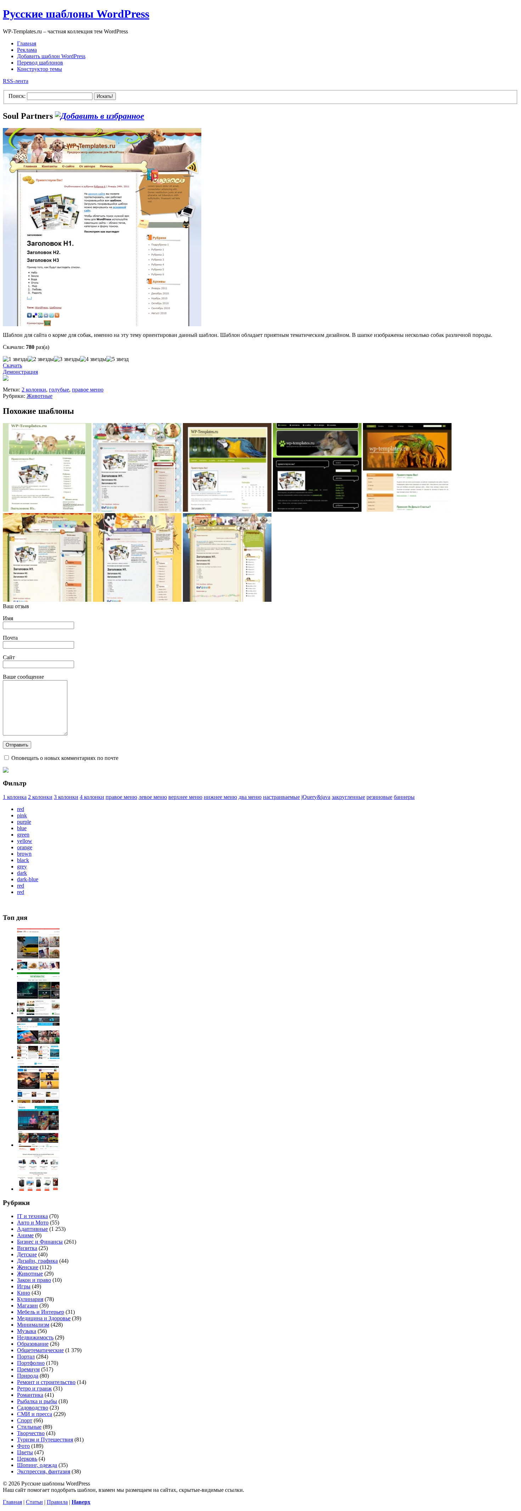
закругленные (348, 797)
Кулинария (30, 1299)
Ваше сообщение (23, 677)
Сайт (9, 657)
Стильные (29, 1427)
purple (24, 822)
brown (24, 854)
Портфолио (31, 1363)
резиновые (379, 797)
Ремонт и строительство (46, 1382)
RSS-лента (15, 81)
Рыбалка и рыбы (37, 1401)
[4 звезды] (93, 359)
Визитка (27, 1248)
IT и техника (32, 1216)
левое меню (153, 797)
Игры (23, 1286)
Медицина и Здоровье (44, 1318)
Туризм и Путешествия (45, 1440)
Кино (23, 1293)
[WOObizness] (38, 1189)
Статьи (34, 1502)
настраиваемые (281, 797)
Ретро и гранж (34, 1388)
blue (22, 828)
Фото (23, 1446)
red (20, 809)
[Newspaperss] (38, 1145)
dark (22, 873)
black (23, 860)
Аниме (25, 1235)
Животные (39, 396)
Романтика (30, 1395)
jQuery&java (315, 797)
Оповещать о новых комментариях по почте (64, 758)
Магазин (27, 1305)
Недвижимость (35, 1337)
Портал (26, 1357)
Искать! (105, 96)
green (23, 835)
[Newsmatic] (38, 1013)
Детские (27, 1254)
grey (22, 866)
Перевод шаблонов (40, 63)
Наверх (81, 1502)
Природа (27, 1376)
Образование (33, 1344)
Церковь (27, 1459)
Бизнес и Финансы (40, 1242)
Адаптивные (32, 1229)
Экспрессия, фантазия (43, 1471)
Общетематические (40, 1350)
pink (22, 815)
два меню (250, 797)
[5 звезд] (117, 359)
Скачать (12, 365)
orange (24, 847)
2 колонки (34, 390)
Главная (26, 43)
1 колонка (15, 797)
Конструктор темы (39, 69)
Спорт (24, 1420)
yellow (24, 841)
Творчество (31, 1433)
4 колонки (92, 797)
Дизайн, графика (37, 1261)
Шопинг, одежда (37, 1465)
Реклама (27, 50)
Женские (27, 1267)
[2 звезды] (41, 359)
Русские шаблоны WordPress (76, 13)
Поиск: (17, 96)
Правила (57, 1502)
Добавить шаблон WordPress (51, 56)
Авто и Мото (33, 1223)
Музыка (26, 1331)
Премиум (28, 1369)
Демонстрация (20, 372)
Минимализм (33, 1325)
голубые (59, 390)
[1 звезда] (15, 359)
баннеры (404, 797)
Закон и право (34, 1280)
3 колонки (66, 797)
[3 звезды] (67, 359)
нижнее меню (220, 797)
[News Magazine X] (38, 969)
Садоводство (32, 1408)
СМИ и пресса (34, 1414)
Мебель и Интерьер (40, 1312)
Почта (10, 638)
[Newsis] (38, 1101)
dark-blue (27, 879)
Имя (8, 618)
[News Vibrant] (38, 1057)
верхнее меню (185, 797)
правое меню (87, 390)
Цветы (25, 1452)
